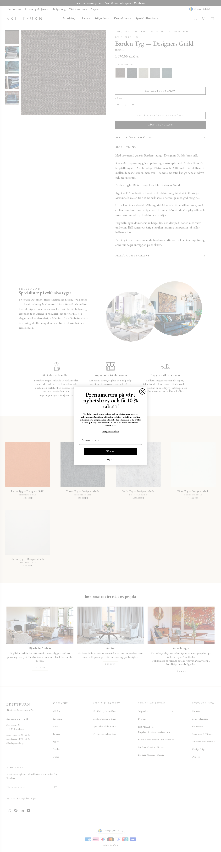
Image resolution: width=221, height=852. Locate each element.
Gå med (110, 451)
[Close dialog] (142, 391)
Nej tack (110, 459)
